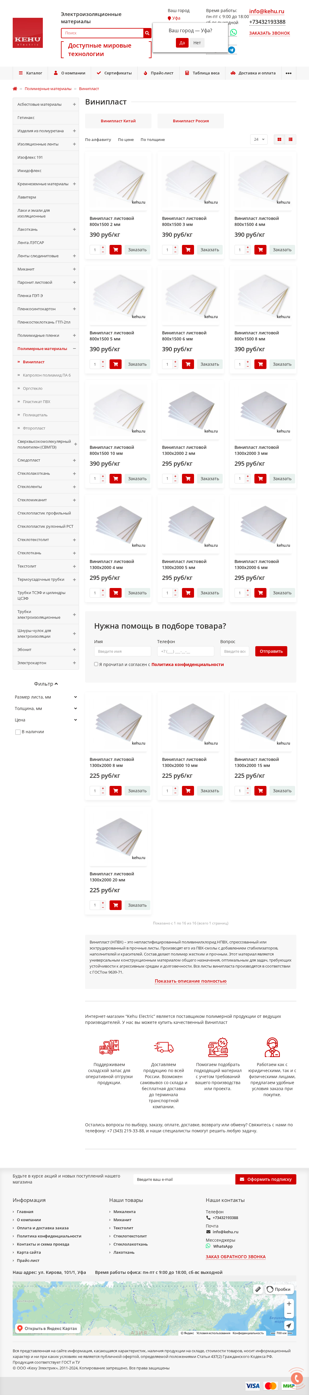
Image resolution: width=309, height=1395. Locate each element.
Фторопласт (34, 428)
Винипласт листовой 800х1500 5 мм (112, 336)
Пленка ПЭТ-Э (30, 295)
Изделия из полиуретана (41, 130)
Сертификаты (118, 73)
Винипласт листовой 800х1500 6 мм (184, 336)
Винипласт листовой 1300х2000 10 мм (184, 762)
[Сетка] (279, 139)
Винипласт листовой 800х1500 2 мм (112, 221)
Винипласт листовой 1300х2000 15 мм (256, 762)
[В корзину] (116, 250)
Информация (29, 1199)
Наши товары (126, 1199)
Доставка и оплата (257, 73)
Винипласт (34, 361)
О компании (73, 73)
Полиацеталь (35, 415)
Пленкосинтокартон (37, 308)
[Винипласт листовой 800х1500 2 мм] (118, 182)
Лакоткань (28, 229)
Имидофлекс (29, 170)
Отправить (271, 651)
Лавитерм (27, 197)
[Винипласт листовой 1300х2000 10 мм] (190, 722)
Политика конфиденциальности (49, 1236)
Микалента (124, 1211)
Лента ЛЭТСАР (31, 242)
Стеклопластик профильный (44, 513)
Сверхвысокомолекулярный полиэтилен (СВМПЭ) (44, 444)
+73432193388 (225, 1217)
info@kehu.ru (225, 1231)
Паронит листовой (35, 282)
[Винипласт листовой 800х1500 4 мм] (263, 182)
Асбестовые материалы (40, 104)
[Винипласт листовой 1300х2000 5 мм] (190, 525)
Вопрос (227, 641)
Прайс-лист (162, 73)
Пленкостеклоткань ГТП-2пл (44, 322)
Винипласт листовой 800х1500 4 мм (256, 221)
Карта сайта (29, 1252)
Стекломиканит (32, 499)
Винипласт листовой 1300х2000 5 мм (184, 564)
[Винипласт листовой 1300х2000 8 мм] (118, 722)
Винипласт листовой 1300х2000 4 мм (112, 564)
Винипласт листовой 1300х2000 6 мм (256, 564)
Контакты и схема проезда (43, 1244)
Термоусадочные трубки (41, 579)
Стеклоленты (30, 486)
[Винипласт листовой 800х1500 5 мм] (118, 296)
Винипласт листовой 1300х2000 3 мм (256, 450)
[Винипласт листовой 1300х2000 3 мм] (263, 410)
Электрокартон (32, 662)
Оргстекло (33, 388)
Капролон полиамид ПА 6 (47, 375)
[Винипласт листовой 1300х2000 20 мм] (118, 837)
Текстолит (27, 566)
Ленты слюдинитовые (38, 255)
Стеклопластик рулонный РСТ (45, 526)
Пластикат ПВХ (36, 401)
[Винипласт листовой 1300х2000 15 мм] (263, 722)
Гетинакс (26, 117)
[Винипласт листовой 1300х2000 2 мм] (190, 410)
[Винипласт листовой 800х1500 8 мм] (263, 296)
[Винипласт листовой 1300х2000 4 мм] (118, 525)
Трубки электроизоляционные (39, 614)
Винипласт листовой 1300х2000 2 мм (184, 450)
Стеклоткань (29, 552)
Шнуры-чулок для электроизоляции (34, 633)
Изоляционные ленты (38, 144)
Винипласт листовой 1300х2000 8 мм (112, 762)
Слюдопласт (29, 460)
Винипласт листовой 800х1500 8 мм (256, 336)
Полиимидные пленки (38, 335)
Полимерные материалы (42, 348)
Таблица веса (206, 73)
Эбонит (24, 649)
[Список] (290, 139)
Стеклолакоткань (34, 473)
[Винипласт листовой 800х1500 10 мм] (118, 410)
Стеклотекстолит (33, 539)
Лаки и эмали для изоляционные (34, 213)
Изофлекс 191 (30, 157)
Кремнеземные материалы (43, 183)
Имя (98, 641)
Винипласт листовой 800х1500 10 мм (112, 450)
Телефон (166, 641)
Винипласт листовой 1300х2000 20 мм (112, 877)
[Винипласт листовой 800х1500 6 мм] (190, 296)
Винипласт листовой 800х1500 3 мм (184, 221)
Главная (25, 1211)
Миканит (26, 269)
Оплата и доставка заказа (43, 1228)
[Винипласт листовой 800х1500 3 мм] (190, 182)
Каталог (34, 73)
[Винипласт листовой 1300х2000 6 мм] (263, 525)
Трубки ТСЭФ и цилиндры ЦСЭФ (41, 595)
